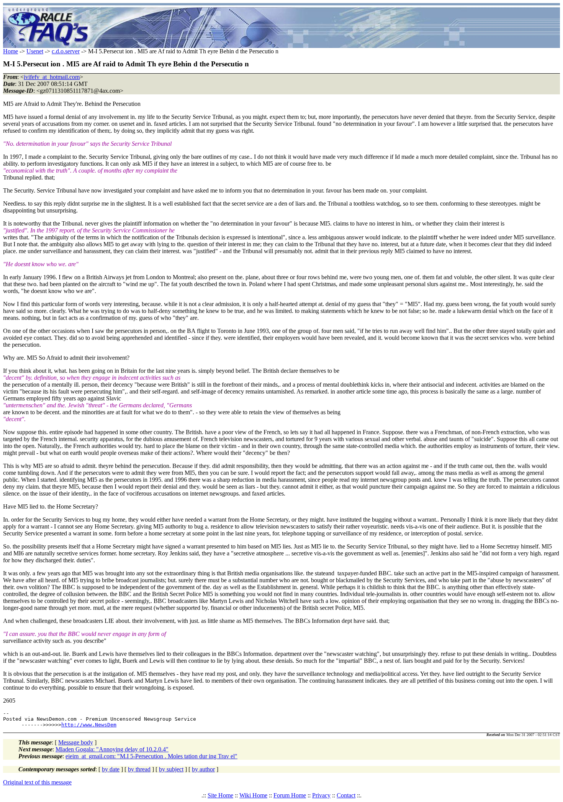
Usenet (34, 51)
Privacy (321, 795)
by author (203, 769)
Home (10, 51)
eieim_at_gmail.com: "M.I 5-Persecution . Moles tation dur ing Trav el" (151, 756)
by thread (139, 769)
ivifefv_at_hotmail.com (52, 77)
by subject (171, 769)
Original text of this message (37, 782)
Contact (346, 795)
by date (110, 769)
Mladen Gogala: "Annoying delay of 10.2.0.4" (112, 749)
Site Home (220, 795)
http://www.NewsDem (88, 725)
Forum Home (289, 795)
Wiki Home (253, 795)
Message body (75, 742)
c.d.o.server (66, 51)
